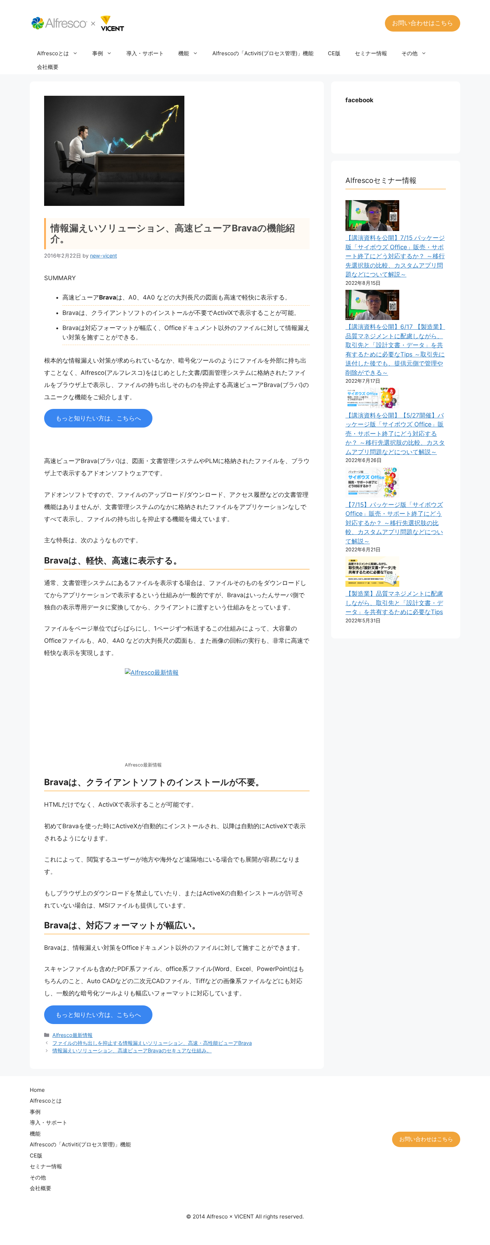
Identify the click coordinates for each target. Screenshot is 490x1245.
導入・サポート (145, 53)
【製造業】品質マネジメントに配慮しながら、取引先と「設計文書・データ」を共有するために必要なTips (394, 603)
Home (37, 1089)
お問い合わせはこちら (422, 23)
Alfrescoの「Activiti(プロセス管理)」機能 (263, 53)
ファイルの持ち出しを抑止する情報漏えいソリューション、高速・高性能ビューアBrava (152, 1043)
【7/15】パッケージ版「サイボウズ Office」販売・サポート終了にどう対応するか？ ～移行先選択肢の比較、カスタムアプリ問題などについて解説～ (394, 523)
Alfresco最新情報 (72, 1035)
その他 (409, 53)
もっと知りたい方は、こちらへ (98, 418)
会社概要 (47, 66)
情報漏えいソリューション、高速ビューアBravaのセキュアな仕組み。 (132, 1050)
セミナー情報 (371, 53)
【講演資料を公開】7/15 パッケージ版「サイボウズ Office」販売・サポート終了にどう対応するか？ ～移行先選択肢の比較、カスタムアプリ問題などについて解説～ (395, 256)
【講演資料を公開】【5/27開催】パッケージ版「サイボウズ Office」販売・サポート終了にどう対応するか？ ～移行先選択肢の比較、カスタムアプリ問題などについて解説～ (395, 434)
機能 (183, 53)
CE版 (334, 53)
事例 (97, 53)
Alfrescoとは (53, 53)
